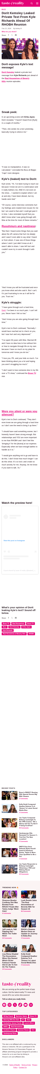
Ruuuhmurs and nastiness (18, 226)
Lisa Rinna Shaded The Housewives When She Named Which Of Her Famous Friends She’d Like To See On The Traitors (10, 960)
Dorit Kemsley (8, 72)
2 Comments (23, 798)
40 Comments (24, 828)
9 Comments (23, 841)
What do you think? (9, 32)
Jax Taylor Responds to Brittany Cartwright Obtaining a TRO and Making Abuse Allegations (28, 868)
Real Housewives (18, 623)
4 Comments (25, 938)
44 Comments (24, 874)
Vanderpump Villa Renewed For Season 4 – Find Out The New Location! (28, 836)
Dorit (4, 310)
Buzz (4, 9)
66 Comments (26, 911)
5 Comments (23, 812)
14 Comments (7, 969)
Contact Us (23, 1067)
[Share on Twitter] (12, 35)
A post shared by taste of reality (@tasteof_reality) (21, 570)
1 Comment (23, 859)
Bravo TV (6, 623)
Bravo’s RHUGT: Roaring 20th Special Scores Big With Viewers (28, 794)
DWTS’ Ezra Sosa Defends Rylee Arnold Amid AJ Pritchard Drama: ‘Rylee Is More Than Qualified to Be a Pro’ (27, 851)
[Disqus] (20, 670)
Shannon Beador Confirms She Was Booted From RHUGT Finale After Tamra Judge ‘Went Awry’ (10, 905)
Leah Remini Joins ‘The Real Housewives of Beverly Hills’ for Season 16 (29, 904)
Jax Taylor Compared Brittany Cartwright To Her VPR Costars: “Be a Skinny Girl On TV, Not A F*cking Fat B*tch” (28, 821)
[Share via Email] (16, 35)
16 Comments (7, 938)
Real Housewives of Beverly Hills (14, 634)
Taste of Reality (14, 1065)
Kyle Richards (7, 630)
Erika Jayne (26, 627)
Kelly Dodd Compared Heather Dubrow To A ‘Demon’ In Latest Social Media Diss (28, 807)
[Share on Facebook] (8, 35)
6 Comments (6, 913)
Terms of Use (26, 1065)
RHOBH (31, 634)
